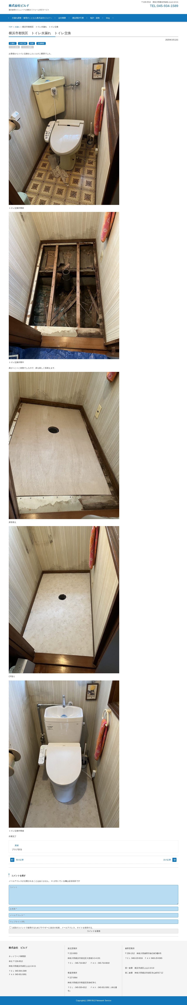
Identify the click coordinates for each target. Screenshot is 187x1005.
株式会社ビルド (19, 5)
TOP (10, 27)
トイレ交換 (14, 47)
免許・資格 (95, 18)
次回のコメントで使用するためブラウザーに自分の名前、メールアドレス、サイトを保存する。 (53, 928)
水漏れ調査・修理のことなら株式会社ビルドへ (32, 18)
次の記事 (167, 860)
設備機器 (41, 43)
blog (108, 18)
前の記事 (20, 860)
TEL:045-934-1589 (164, 6)
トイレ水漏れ (27, 47)
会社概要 (62, 18)
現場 (31, 43)
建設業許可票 (78, 18)
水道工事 (22, 43)
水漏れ (17, 27)
